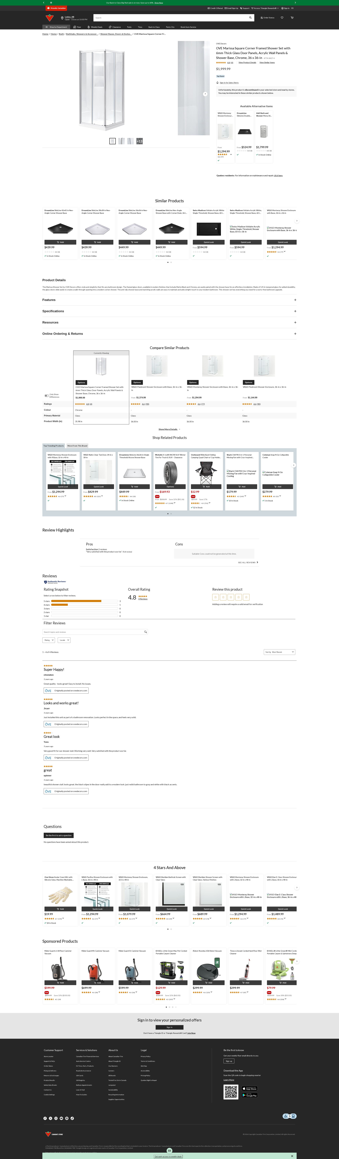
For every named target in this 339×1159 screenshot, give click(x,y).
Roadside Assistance (83, 1071)
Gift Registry (80, 1080)
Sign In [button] (169, 1027)
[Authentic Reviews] (55, 582)
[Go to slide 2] (121, 141)
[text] (225, 155)
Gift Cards (79, 1075)
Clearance (116, 27)
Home (45, 34)
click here (278, 175)
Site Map (144, 1066)
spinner (47, 775)
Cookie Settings (49, 1095)
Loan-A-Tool (80, 1090)
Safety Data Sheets (50, 1085)
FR (292, 8)
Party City (170, 27)
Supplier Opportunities (116, 1099)
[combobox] (281, 652)
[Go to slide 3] (130, 141)
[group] (170, 496)
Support (246, 8)
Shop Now (159, 3)
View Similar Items (267, 62)
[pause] (51, 2)
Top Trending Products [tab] (53, 446)
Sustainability (113, 1090)
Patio (129, 27)
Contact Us (48, 1090)
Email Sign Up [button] (232, 8)
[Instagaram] (56, 1118)
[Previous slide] (43, 2)
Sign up (229, 1061)
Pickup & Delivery (50, 1071)
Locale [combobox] (62, 640)
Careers (111, 1071)
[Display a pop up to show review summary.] (231, 155)
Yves (46, 742)
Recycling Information (116, 1095)
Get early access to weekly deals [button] (168, 1156)
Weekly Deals (96, 27)
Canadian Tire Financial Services (87, 1056)
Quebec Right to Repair (149, 1080)
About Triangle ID (114, 1061)
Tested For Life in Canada (117, 1080)
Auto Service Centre (83, 1061)
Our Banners (113, 1066)
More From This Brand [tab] (77, 446)
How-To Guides (81, 1095)
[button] (250, 17)
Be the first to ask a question (59, 835)
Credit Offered (216, 8)
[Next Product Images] (205, 94)
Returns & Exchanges (51, 1075)
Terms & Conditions (148, 1061)
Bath (61, 34)
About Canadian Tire (115, 1056)
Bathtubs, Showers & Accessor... (82, 34)
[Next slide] (295, 2)
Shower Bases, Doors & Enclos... (116, 34)
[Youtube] (61, 1118)
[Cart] (292, 17)
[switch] (48, 396)
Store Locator (48, 1056)
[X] (50, 1118)
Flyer (79, 27)
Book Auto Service (188, 27)
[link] (225, 62)
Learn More (229, 1079)
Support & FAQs (49, 1061)
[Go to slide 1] (112, 141)
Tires (140, 27)
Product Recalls (49, 1080)
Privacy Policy (146, 1056)
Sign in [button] (286, 8)
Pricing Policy (145, 1075)
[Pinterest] (66, 1118)
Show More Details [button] (168, 429)
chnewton (49, 675)
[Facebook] (45, 1118)
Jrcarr (47, 708)
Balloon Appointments (84, 1085)
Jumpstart (112, 1085)
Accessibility (145, 1071)
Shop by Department (58, 27)
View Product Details (247, 62)
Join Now (191, 1033)
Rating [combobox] (47, 640)
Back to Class (154, 27)
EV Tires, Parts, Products (85, 1066)
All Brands (112, 1075)
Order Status (268, 17)
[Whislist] (282, 17)
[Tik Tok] (72, 1118)
